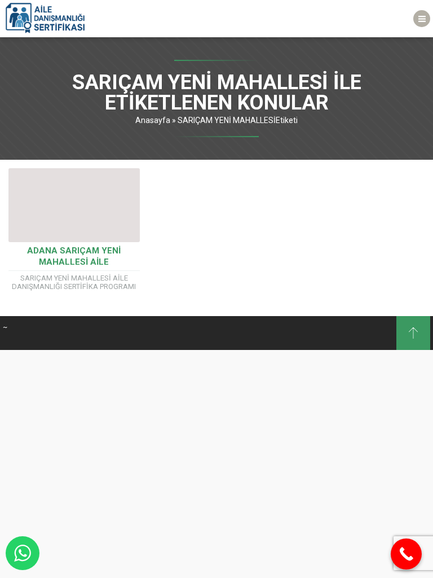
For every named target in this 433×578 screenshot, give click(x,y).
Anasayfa (152, 120)
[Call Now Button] (406, 554)
